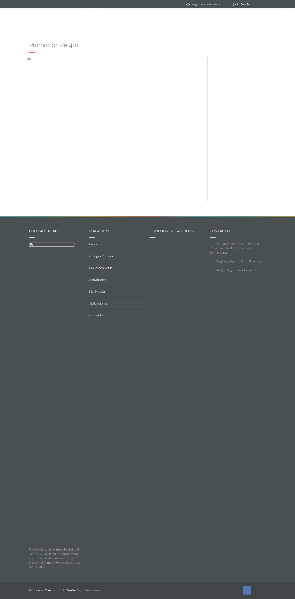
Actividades (177, 20)
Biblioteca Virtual (145, 20)
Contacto (257, 20)
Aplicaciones (229, 20)
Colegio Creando (109, 20)
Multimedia (203, 20)
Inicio (82, 20)
